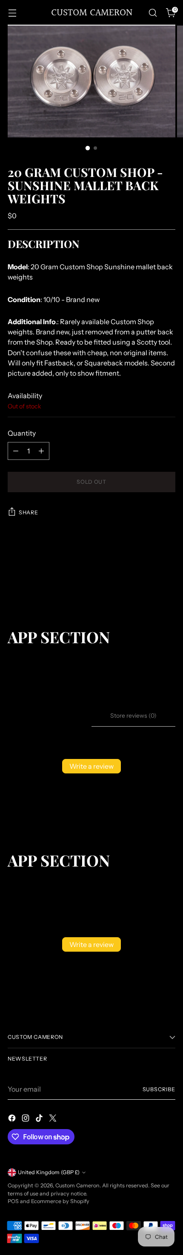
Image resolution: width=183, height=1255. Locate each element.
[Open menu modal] (12, 13)
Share (28, 512)
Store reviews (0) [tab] (133, 715)
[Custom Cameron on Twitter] (54, 1119)
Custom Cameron (77, 1185)
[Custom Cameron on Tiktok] (40, 1119)
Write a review (91, 766)
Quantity (22, 433)
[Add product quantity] (41, 450)
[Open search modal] (152, 13)
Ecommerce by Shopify (60, 1201)
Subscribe (159, 1089)
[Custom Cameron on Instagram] (26, 1119)
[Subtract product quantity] (15, 450)
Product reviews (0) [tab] (49, 715)
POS (13, 1201)
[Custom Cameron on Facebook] (13, 1119)
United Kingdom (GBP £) (49, 1172)
